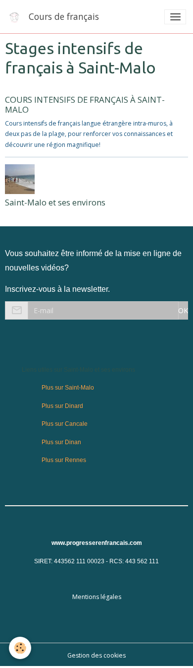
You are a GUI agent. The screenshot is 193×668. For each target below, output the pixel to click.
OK (183, 310)
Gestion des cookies (96, 655)
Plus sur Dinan (61, 442)
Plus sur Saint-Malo (68, 387)
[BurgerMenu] (175, 16)
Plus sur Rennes (64, 460)
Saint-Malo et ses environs (55, 202)
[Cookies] (20, 648)
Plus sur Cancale (65, 423)
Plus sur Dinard (62, 405)
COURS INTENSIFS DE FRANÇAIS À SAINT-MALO (85, 104)
